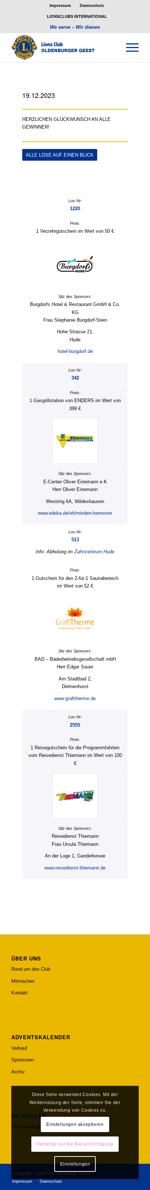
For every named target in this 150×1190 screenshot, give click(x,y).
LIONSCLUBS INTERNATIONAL (77, 16)
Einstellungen (75, 1164)
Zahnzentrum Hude (94, 551)
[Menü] (129, 47)
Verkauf (19, 1048)
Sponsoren (22, 1060)
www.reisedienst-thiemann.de (75, 868)
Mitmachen (23, 981)
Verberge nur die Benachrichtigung (75, 1144)
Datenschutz (92, 5)
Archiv (18, 1072)
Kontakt (19, 992)
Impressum (60, 5)
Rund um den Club (30, 969)
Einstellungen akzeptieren (74, 1124)
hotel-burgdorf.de (75, 351)
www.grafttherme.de (75, 698)
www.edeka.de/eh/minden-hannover (75, 513)
